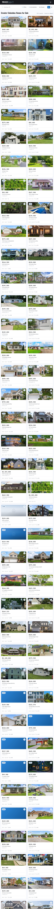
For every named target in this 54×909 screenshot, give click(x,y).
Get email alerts (33, 7)
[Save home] (24, 18)
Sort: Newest (41, 7)
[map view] (51, 7)
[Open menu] (50, 2)
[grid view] (48, 7)
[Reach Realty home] (8, 2)
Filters (25, 7)
